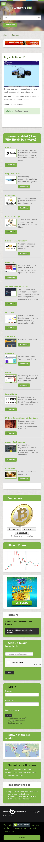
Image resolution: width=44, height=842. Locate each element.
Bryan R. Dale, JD (14, 57)
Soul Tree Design (12, 217)
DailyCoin (9, 262)
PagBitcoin (10, 468)
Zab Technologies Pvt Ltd (16, 286)
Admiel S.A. (10, 337)
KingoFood (10, 195)
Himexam (9, 353)
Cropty (8, 147)
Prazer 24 (9, 373)
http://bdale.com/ (20, 111)
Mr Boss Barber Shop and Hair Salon (21, 418)
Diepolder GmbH (12, 174)
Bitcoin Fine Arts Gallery (16, 241)
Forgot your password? (16, 718)
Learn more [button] (9, 831)
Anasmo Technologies (15, 442)
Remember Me (11, 710)
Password (9, 701)
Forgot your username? (16, 721)
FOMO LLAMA (11, 394)
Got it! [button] (22, 838)
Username (9, 691)
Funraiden (10, 313)
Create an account (14, 723)
